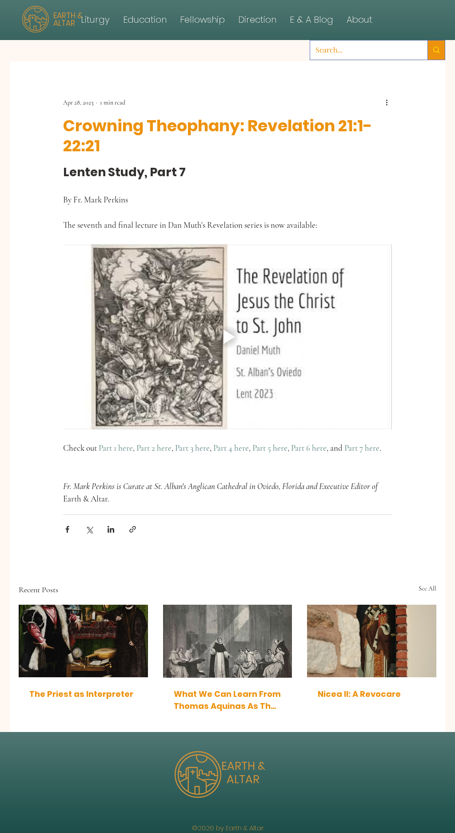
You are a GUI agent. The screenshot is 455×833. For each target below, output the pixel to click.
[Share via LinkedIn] (111, 529)
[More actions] (386, 102)
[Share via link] (132, 529)
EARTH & (243, 766)
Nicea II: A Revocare (359, 694)
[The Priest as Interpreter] (83, 641)
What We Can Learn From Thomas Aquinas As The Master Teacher (227, 700)
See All (427, 588)
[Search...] (436, 50)
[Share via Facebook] (67, 529)
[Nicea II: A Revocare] (371, 641)
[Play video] (227, 336)
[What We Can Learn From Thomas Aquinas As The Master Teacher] (227, 641)
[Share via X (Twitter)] (89, 529)
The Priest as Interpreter (81, 694)
